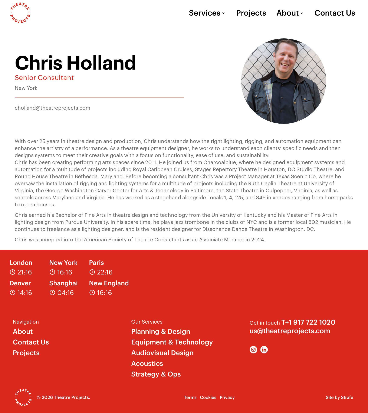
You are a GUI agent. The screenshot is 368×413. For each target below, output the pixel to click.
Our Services (146, 321)
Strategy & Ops (156, 374)
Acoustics (147, 363)
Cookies (208, 397)
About (287, 13)
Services (204, 13)
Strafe (347, 397)
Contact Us (335, 13)
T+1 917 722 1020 (308, 322)
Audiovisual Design (162, 352)
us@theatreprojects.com (290, 330)
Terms (190, 397)
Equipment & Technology (172, 342)
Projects (251, 13)
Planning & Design (160, 331)
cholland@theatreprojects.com (52, 107)
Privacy (227, 397)
